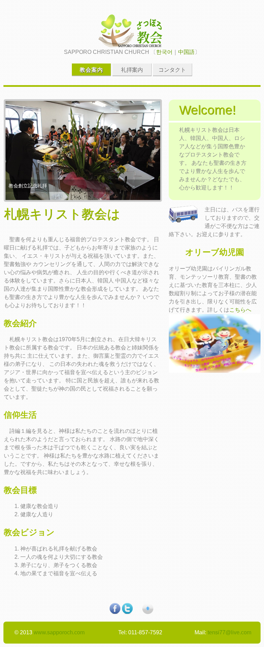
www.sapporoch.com (59, 632)
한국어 (164, 52)
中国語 (186, 52)
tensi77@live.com (229, 632)
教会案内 (91, 70)
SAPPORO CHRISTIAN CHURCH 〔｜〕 (132, 52)
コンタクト (172, 70)
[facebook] (114, 612)
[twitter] (127, 612)
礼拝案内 (132, 70)
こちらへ (240, 310)
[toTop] (147, 612)
